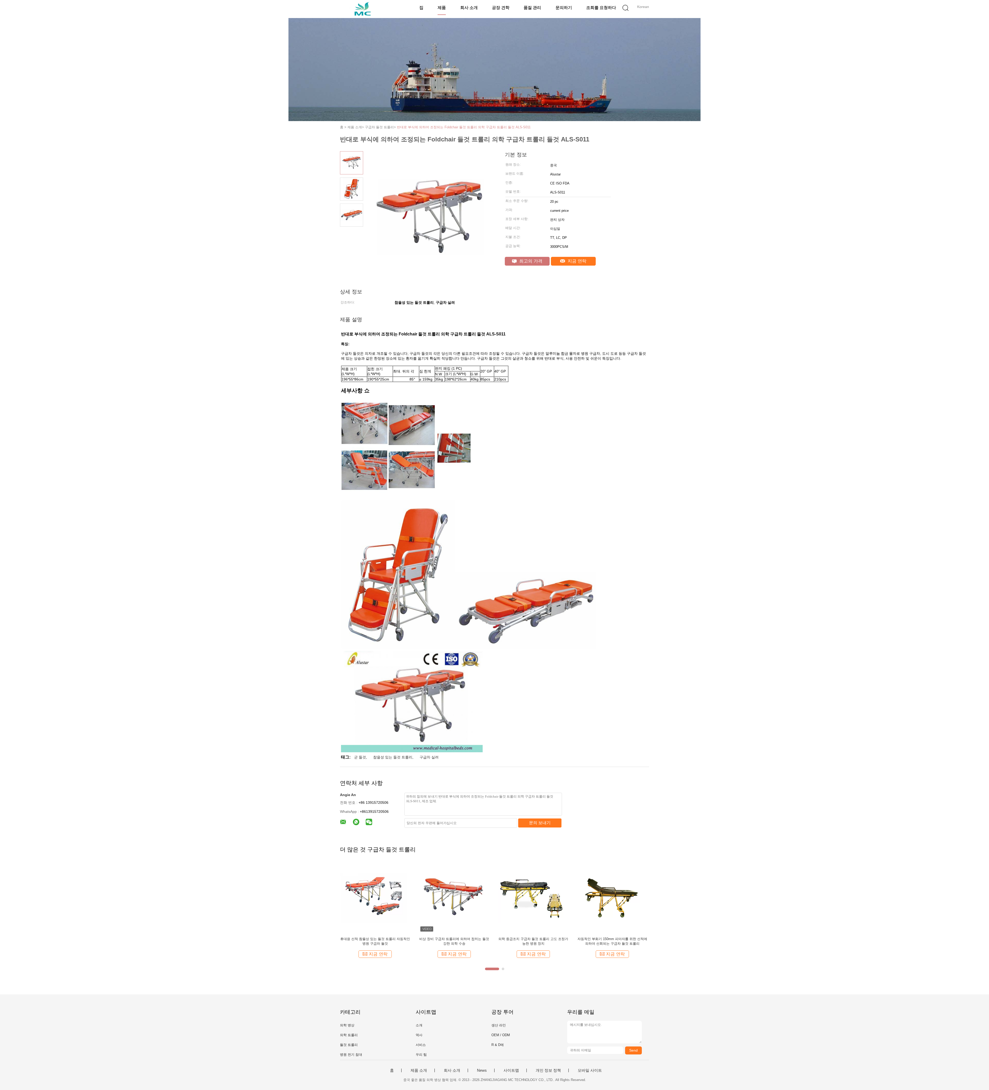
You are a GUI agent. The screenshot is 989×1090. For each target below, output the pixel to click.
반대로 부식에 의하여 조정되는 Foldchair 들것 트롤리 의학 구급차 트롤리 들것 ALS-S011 (464, 127)
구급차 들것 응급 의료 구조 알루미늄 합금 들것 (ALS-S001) (375, 941)
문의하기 (564, 7)
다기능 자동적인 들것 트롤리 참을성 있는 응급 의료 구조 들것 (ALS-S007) (612, 941)
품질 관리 (532, 7)
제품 (442, 7)
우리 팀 (421, 1055)
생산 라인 (498, 1025)
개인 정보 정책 (548, 1070)
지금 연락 (576, 261)
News (482, 1070)
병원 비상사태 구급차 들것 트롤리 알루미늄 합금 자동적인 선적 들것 (533, 941)
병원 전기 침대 (351, 1055)
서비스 (421, 1045)
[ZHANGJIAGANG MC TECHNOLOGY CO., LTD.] (365, 9)
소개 (419, 1025)
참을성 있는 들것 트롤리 (392, 757)
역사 (419, 1035)
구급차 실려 (429, 757)
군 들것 (360, 757)
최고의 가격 (530, 261)
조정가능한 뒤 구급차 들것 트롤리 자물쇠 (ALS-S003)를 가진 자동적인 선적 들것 (454, 941)
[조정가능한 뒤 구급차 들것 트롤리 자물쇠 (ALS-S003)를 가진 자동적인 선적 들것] (454, 898)
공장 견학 (500, 7)
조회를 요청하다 (601, 7)
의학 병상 (347, 1025)
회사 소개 (469, 7)
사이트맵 (511, 1070)
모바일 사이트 (590, 1070)
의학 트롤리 (349, 1035)
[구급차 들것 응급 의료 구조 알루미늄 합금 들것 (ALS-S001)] (375, 898)
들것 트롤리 (349, 1045)
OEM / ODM (500, 1035)
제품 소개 (419, 1070)
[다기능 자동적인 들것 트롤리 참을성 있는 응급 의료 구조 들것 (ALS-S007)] (612, 898)
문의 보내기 (540, 823)
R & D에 (497, 1045)
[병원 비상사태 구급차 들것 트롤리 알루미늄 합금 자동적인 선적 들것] (533, 898)
